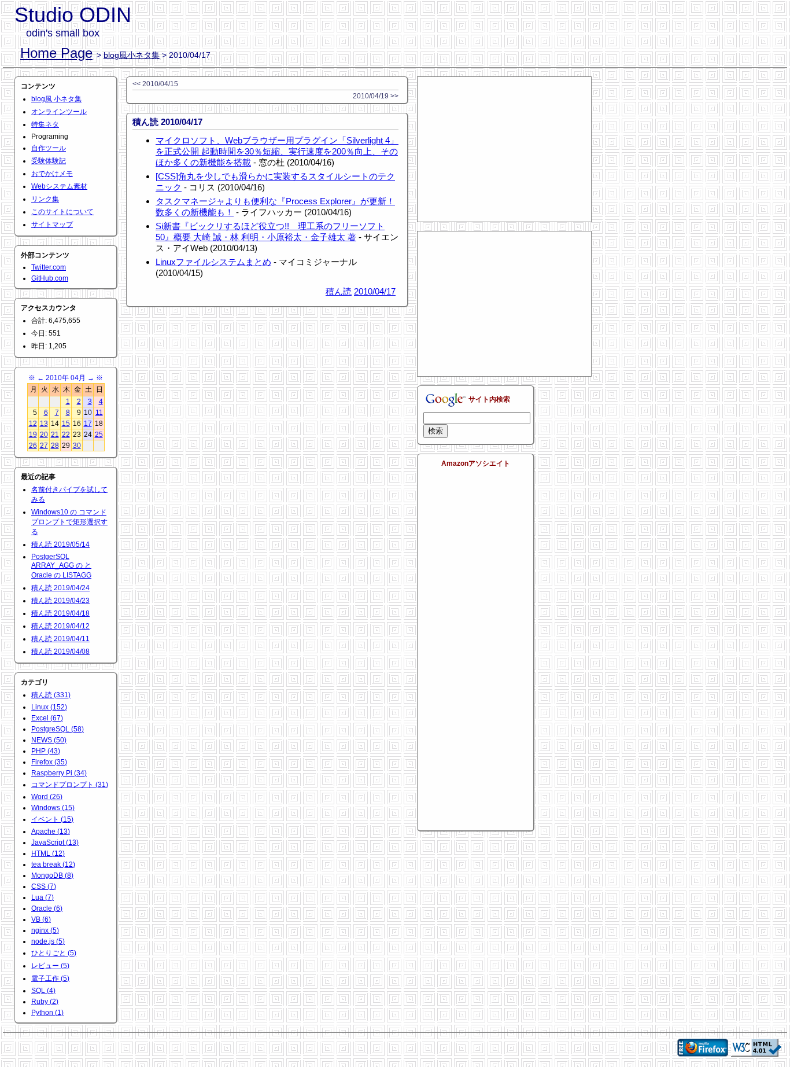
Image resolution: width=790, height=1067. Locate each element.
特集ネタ (45, 124)
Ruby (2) (44, 1002)
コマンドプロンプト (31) (69, 785)
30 (77, 445)
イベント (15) (52, 819)
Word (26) (46, 797)
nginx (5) (45, 930)
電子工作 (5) (50, 978)
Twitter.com (48, 267)
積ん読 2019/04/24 (60, 588)
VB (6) (41, 919)
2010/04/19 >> (375, 96)
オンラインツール (59, 112)
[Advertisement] (504, 149)
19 (33, 435)
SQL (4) (43, 991)
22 (66, 435)
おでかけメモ (52, 174)
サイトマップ (52, 224)
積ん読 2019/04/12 (60, 626)
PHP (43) (45, 751)
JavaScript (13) (55, 842)
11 (99, 413)
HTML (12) (48, 853)
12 (33, 424)
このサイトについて (62, 212)
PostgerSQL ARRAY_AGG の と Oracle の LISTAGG (61, 566)
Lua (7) (42, 897)
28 (55, 445)
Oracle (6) (46, 908)
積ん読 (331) (51, 695)
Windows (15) (53, 808)
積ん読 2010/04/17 (167, 122)
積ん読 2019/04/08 (60, 651)
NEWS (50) (49, 740)
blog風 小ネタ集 (56, 99)
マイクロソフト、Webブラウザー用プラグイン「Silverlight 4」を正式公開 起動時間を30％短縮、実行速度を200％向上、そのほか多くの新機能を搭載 (277, 151)
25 (99, 435)
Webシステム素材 (59, 186)
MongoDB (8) (52, 875)
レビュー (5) (50, 966)
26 (33, 445)
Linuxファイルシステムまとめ (213, 262)
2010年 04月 (66, 378)
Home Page (56, 53)
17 (88, 424)
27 (44, 445)
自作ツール (48, 148)
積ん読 (339, 291)
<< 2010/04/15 (155, 84)
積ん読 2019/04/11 (60, 639)
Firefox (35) (49, 762)
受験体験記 (48, 161)
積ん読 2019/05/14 (60, 544)
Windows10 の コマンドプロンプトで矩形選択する (69, 522)
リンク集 (45, 199)
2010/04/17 (375, 291)
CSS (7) (43, 886)
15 (66, 424)
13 (44, 424)
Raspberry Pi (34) (59, 773)
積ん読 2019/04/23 (60, 601)
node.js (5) (48, 941)
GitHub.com (49, 278)
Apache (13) (50, 831)
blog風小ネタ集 (132, 55)
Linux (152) (49, 707)
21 (55, 435)
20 (44, 435)
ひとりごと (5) (53, 953)
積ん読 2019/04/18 (60, 613)
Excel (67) (47, 718)
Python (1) (47, 1013)
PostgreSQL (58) (57, 729)
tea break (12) (53, 864)
